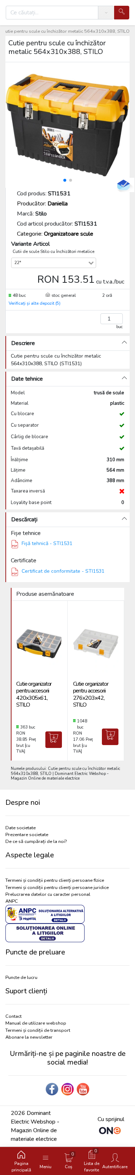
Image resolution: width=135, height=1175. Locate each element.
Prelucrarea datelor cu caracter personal (47, 894)
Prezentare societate (26, 834)
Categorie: (55, 234)
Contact (13, 1016)
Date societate (20, 828)
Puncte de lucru (21, 977)
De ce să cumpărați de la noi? (36, 841)
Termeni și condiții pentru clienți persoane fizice (54, 880)
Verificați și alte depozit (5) (34, 303)
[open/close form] (123, 185)
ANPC (11, 901)
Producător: (42, 204)
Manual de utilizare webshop (35, 1023)
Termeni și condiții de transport (37, 1030)
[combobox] (55, 262)
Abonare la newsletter (29, 1037)
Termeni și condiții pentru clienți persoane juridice (57, 887)
